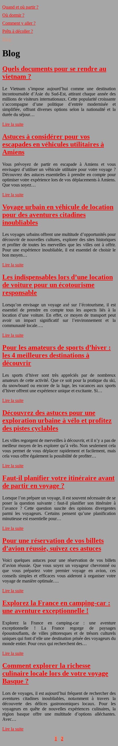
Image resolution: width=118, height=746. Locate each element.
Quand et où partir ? (20, 7)
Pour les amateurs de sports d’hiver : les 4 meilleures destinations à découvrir (56, 355)
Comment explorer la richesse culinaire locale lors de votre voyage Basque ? (55, 673)
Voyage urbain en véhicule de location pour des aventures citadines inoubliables (57, 214)
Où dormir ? (13, 15)
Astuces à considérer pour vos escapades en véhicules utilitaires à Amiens (53, 144)
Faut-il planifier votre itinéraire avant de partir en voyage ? (58, 481)
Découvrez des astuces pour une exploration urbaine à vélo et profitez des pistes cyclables (57, 420)
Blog (6, 39)
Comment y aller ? (19, 23)
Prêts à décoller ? (17, 31)
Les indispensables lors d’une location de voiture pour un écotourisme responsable (57, 284)
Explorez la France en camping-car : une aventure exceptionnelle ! (56, 606)
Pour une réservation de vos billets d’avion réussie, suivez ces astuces (53, 544)
